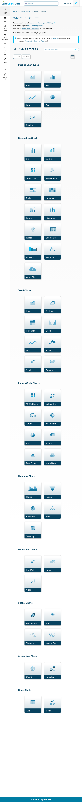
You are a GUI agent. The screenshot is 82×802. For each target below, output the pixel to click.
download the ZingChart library (41, 22)
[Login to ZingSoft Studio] (76, 3)
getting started (25, 11)
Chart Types (55, 38)
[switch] (72, 57)
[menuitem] (17, 57)
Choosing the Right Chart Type (35, 41)
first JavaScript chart (35, 25)
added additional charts (30, 28)
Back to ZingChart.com (42, 799)
